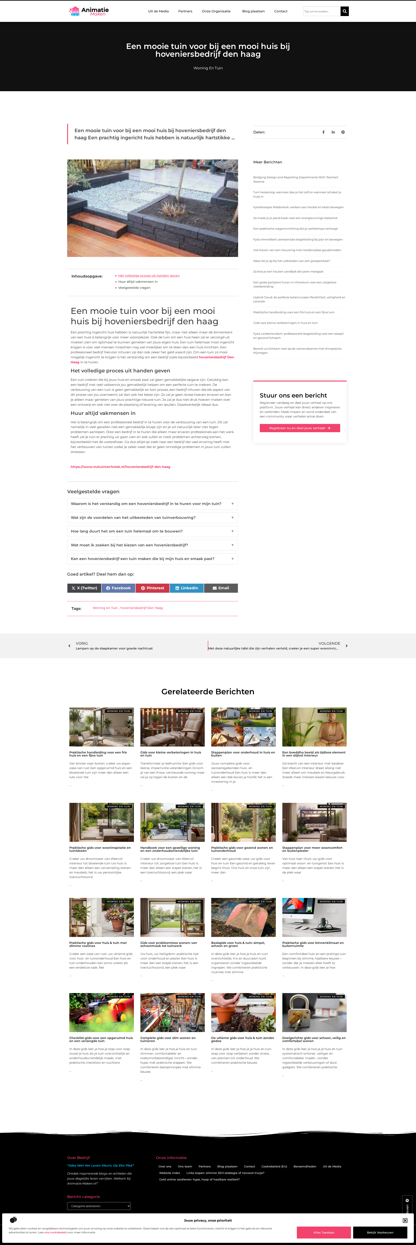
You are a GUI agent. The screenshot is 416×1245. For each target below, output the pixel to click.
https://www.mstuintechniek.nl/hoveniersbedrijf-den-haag (121, 467)
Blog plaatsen (253, 11)
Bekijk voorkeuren (380, 1232)
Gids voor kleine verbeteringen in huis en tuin (285, 323)
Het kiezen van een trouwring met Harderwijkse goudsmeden (297, 250)
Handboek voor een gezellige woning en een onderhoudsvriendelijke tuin (170, 849)
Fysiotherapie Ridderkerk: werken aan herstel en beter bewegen (298, 207)
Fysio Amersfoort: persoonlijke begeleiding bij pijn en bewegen (298, 239)
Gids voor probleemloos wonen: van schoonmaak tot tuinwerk (168, 944)
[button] (405, 1220)
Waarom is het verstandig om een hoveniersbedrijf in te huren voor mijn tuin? (152, 504)
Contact (281, 11)
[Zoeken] (345, 11)
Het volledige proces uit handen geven (149, 276)
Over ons (165, 1166)
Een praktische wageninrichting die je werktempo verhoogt (295, 228)
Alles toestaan (324, 1232)
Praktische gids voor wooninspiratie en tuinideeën (100, 849)
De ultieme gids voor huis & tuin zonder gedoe (242, 1039)
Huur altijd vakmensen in (138, 282)
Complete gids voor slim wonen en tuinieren (168, 1039)
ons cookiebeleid (55, 1232)
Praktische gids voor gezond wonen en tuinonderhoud (242, 849)
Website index (169, 1173)
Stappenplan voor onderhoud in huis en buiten (243, 753)
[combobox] (322, 11)
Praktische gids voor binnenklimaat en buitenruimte (313, 944)
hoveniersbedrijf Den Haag (141, 608)
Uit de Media (158, 11)
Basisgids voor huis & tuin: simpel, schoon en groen (238, 944)
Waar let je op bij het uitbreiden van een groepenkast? (291, 261)
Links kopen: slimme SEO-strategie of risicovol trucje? (225, 1173)
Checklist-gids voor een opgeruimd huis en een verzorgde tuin (101, 1039)
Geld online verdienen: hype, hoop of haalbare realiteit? (199, 1179)
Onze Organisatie (216, 11)
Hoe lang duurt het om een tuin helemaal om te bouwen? (152, 531)
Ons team (185, 1166)
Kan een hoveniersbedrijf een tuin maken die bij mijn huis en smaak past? (152, 559)
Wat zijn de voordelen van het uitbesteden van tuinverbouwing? (152, 517)
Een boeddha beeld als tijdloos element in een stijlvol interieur (314, 753)
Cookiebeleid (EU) (274, 1166)
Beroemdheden (305, 1166)
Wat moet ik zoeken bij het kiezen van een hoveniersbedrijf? (152, 545)
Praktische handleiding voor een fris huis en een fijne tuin (294, 312)
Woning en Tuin (208, 68)
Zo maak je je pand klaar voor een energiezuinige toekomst (295, 218)
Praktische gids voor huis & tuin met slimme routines (98, 944)
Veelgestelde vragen (134, 288)
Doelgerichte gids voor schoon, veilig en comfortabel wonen (314, 1039)
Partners (185, 11)
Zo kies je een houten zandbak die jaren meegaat (288, 271)
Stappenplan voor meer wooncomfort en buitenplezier (312, 849)
